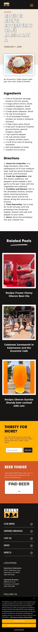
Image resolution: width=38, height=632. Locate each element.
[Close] (34, 598)
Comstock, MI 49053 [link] (11, 584)
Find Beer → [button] (19, 487)
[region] (19, 614)
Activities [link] (7, 12)
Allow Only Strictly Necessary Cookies (19, 625)
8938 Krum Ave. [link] (10, 582)
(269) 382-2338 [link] (9, 586)
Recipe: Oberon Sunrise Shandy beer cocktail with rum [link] (19, 402)
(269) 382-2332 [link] (9, 574)
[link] (6, 4)
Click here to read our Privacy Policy (21, 617)
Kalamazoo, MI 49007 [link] (12, 572)
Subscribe (28, 450)
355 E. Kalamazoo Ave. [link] (12, 570)
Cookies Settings (19, 630)
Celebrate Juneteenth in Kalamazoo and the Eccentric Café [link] (19, 347)
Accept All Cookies (19, 621)
